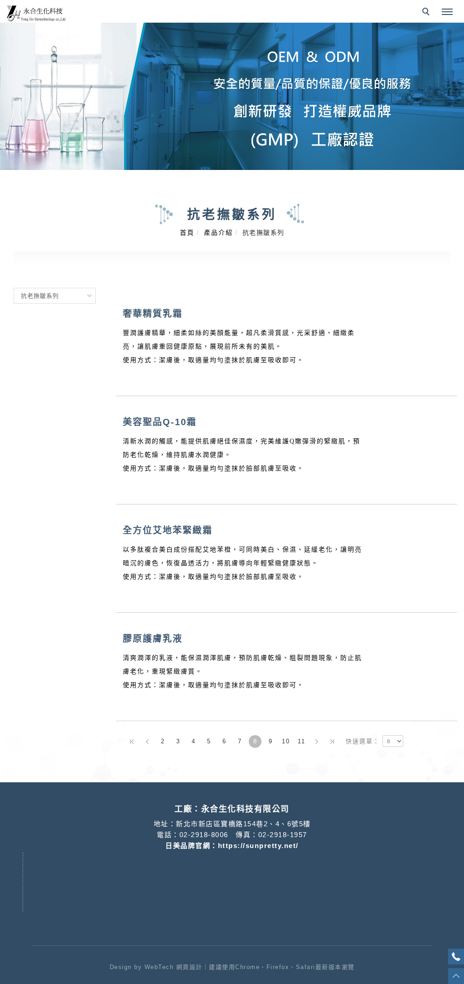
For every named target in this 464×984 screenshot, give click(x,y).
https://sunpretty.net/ (258, 845)
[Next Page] (316, 741)
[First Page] (132, 741)
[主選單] (447, 12)
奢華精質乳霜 (153, 314)
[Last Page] (332, 741)
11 (301, 741)
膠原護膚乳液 (153, 639)
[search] (427, 13)
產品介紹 (218, 232)
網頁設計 (189, 967)
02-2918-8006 (203, 835)
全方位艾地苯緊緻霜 (168, 530)
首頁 (187, 232)
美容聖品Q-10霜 (160, 422)
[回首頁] (36, 13)
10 (286, 741)
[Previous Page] (147, 741)
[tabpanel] (232, 96)
